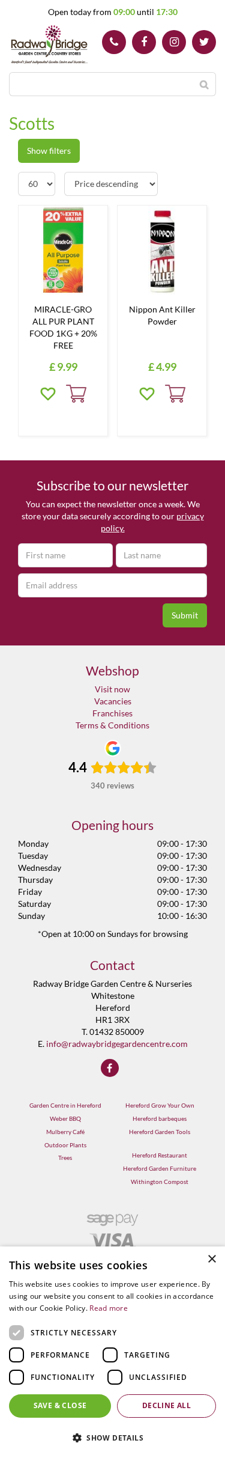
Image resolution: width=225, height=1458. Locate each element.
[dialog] (112, 1352)
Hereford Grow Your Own (159, 1105)
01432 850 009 (114, 42)
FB (144, 42)
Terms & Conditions (112, 725)
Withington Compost (159, 1181)
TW (204, 42)
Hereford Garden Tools (159, 1131)
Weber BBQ (65, 1118)
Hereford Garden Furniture (159, 1168)
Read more (108, 1308)
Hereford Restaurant (159, 1155)
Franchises (112, 713)
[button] (112, 1437)
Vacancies (112, 701)
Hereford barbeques (160, 1118)
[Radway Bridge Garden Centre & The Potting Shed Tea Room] (49, 45)
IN (174, 42)
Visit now (112, 689)
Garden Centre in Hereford (65, 1105)
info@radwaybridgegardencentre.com (117, 1044)
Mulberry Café (65, 1131)
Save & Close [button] (60, 1405)
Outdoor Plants (65, 1144)
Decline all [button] (166, 1405)
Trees (65, 1157)
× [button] (211, 1259)
